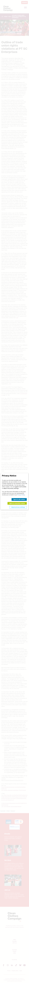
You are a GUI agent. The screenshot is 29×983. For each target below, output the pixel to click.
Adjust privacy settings (18, 507)
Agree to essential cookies (17, 503)
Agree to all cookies (19, 499)
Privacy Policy (21, 495)
